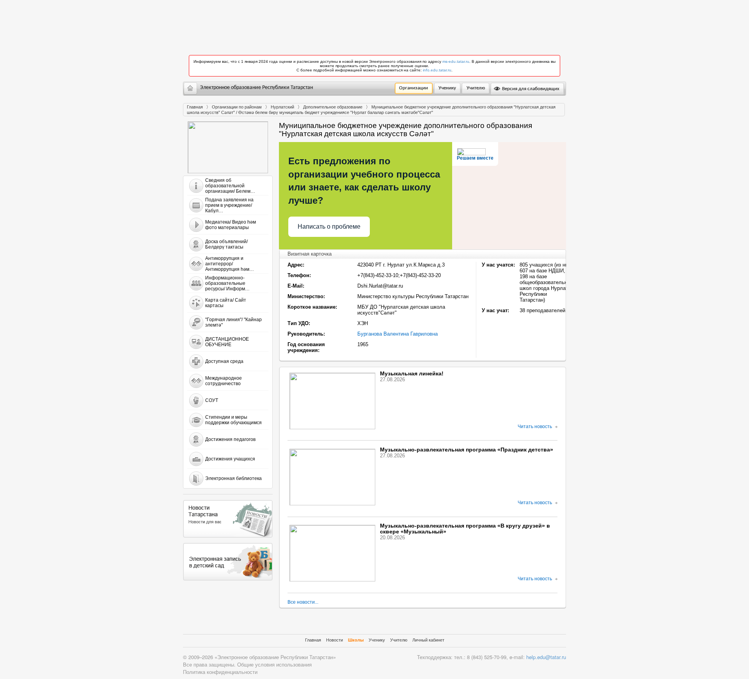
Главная (195, 107)
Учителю (476, 88)
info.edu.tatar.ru (437, 70)
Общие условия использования (274, 664)
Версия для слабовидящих (530, 88)
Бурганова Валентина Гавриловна (397, 334)
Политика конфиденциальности (220, 671)
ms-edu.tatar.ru (455, 61)
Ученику (447, 88)
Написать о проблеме (329, 226)
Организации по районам (237, 107)
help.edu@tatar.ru (546, 657)
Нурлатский (282, 107)
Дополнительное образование (332, 107)
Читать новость (535, 426)
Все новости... (303, 602)
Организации (413, 88)
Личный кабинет (428, 640)
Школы (356, 640)
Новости (334, 640)
